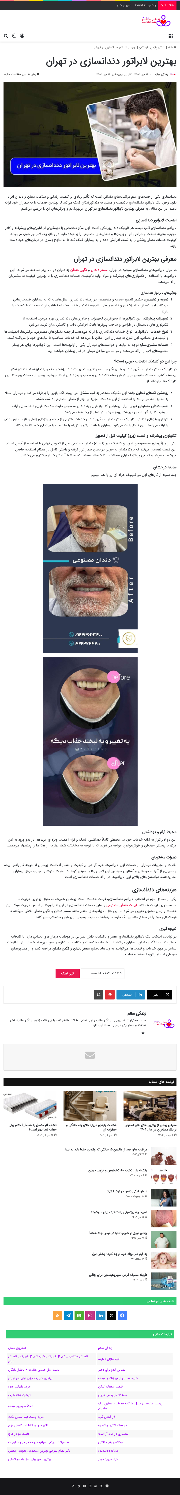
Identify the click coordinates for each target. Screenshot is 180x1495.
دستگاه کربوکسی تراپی (112, 1395)
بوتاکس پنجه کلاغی (110, 1442)
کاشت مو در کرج (18, 1433)
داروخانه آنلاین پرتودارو (112, 1425)
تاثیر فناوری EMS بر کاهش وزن (28, 1425)
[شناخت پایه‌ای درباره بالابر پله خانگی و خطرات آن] (90, 1106)
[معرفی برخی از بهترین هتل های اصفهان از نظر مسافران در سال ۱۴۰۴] (150, 1106)
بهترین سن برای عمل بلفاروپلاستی (29, 1459)
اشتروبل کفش (17, 1347)
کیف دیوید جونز (108, 1459)
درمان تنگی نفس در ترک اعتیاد (127, 1191)
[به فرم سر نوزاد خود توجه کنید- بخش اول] (163, 1260)
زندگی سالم (161, 74)
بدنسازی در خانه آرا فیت (113, 1433)
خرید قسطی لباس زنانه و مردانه (118, 1378)
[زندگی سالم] (154, 21)
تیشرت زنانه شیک (19, 1395)
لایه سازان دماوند (108, 1359)
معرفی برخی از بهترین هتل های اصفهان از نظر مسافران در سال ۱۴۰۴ (150, 1127)
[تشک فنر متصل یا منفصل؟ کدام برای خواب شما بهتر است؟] (30, 1106)
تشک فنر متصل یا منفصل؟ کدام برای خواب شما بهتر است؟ (32, 1127)
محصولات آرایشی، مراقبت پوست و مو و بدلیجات (39, 1442)
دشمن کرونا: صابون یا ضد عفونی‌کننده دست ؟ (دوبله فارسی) (117, 5)
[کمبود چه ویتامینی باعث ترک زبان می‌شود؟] (163, 1218)
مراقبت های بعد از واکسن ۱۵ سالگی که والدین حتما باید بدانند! (106, 1149)
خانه (171, 47)
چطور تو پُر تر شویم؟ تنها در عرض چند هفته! (118, 1233)
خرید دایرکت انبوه (19, 1386)
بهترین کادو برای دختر (111, 1369)
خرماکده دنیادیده (108, 1450)
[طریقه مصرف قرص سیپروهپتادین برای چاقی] (163, 1281)
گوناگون (143, 47)
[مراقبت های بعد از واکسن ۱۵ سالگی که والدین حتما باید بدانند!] (163, 1156)
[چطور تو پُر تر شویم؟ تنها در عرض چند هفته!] (163, 1239)
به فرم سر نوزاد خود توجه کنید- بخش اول (119, 1254)
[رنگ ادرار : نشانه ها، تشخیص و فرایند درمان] (163, 1177)
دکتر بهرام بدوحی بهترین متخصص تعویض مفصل (39, 1450)
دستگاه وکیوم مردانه (20, 1406)
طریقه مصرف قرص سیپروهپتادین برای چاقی (118, 1274)
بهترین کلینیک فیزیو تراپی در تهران (30, 1378)
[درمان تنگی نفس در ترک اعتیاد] (163, 1198)
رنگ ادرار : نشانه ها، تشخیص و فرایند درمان (117, 1170)
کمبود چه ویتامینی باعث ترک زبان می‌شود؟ (119, 1212)
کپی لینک (67, 973)
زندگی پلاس (157, 47)
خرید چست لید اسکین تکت (26, 1416)
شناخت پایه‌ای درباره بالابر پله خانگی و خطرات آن (91, 1127)
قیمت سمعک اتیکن (110, 1386)
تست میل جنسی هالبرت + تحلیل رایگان (33, 1369)
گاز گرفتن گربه (107, 1416)
